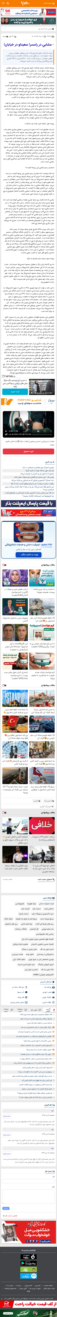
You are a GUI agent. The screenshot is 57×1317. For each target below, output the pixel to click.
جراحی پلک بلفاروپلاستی (45, 934)
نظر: (53, 1186)
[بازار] (28, 1270)
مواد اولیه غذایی (26, 924)
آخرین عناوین (48, 1010)
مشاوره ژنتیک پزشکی (20, 944)
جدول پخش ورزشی (17, 1002)
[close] (2, 1299)
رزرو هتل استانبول (11, 924)
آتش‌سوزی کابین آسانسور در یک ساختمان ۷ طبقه (36, 1045)
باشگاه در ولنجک (21, 929)
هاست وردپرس (17, 954)
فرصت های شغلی (49, 1288)
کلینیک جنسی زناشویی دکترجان (42, 944)
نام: (53, 1176)
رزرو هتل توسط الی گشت (44, 924)
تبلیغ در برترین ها (35, 1288)
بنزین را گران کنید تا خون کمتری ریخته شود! (37, 1041)
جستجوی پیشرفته (10, 1288)
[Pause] (31, 392)
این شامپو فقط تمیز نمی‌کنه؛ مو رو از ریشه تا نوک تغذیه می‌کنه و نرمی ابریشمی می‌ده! (29, 488)
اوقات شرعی (47, 1002)
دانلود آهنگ (8, 919)
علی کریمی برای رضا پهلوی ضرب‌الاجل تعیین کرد (37, 1080)
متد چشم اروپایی (48, 929)
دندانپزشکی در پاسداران (45, 954)
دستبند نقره (37, 908)
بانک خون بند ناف (47, 969)
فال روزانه (21, 997)
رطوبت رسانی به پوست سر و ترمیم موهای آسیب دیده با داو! (32, 483)
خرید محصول (29, 451)
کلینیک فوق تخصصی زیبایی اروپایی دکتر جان (38, 939)
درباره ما (19, 1285)
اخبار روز (38, 1285)
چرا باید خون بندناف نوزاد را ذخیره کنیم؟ (40, 470)
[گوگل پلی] (28, 1263)
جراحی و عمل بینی (31, 969)
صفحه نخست (48, 1285)
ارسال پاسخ (7, 1116)
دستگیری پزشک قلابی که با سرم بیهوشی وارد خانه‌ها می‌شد (32, 1063)
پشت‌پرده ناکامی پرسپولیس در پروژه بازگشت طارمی (35, 1084)
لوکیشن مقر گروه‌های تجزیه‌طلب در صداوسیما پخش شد (33, 1036)
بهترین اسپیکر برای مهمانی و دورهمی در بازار (38, 467)
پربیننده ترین (20, 1010)
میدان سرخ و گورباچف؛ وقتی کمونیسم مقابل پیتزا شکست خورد (32, 1076)
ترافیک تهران (46, 997)
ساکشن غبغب (49, 908)
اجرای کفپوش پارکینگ (46, 964)
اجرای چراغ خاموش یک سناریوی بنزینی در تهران (37, 1089)
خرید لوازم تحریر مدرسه (26, 964)
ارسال (6, 1208)
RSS (28, 1291)
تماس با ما (9, 1285)
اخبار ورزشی (28, 1285)
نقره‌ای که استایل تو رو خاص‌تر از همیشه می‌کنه (37, 474)
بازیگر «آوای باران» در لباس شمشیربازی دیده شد (36, 1027)
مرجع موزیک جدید (47, 919)
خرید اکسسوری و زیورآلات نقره (43, 913)
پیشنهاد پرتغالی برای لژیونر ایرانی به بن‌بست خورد (36, 1019)
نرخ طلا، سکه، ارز (18, 987)
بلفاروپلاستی (19, 903)
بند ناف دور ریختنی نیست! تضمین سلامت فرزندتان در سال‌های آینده (30, 493)
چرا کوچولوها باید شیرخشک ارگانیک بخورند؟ (38, 496)
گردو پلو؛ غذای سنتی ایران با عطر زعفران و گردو (37, 1067)
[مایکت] (28, 1276)
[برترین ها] (25, 3)
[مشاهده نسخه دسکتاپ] (3, 3)
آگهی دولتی (23, 1288)
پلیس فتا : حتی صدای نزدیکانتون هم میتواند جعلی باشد (34, 477)
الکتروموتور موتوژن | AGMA (43, 974)
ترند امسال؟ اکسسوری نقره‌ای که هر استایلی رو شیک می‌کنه (33, 480)
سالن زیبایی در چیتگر (29, 949)
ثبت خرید (15, 392)
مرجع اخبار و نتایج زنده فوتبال (26, 919)
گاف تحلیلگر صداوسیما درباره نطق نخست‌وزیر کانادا (36, 1014)
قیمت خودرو (47, 992)
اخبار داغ (34, 1010)
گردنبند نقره (25, 908)
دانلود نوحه (30, 954)
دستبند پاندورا (24, 913)
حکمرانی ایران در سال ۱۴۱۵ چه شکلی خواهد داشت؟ (35, 1097)
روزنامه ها (48, 987)
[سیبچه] (28, 1257)
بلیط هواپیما (31, 903)
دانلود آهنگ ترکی (19, 959)
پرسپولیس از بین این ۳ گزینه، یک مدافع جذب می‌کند (35, 1072)
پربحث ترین (6, 1010)
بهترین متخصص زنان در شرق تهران (41, 959)
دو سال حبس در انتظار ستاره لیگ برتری (39, 1023)
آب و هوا (20, 992)
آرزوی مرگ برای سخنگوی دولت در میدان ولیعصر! (36, 1054)
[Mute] (35, 392)
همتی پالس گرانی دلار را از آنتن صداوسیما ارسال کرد (34, 1032)
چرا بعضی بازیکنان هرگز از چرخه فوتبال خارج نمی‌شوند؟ (34, 1093)
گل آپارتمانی (34, 929)
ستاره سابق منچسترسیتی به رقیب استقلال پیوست (36, 1059)
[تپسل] (3, 376)
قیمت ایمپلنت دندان (46, 903)
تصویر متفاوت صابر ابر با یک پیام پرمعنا (38, 1050)
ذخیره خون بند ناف (47, 949)
